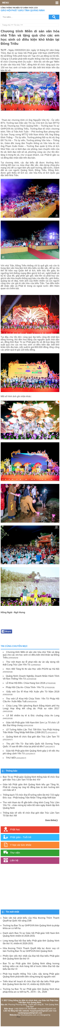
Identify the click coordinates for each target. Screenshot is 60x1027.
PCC (19, 1017)
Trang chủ (6, 25)
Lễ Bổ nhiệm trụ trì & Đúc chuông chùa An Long (32, 715)
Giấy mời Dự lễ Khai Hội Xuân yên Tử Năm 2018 (32, 691)
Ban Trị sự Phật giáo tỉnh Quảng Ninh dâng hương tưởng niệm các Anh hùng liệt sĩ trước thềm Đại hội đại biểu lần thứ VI (31, 966)
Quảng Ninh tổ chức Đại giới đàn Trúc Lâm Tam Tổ (32, 736)
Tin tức (17, 25)
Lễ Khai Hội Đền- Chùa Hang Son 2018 (25, 683)
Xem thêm (50, 820)
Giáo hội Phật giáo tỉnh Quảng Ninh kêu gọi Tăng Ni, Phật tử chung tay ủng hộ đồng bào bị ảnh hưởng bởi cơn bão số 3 (31, 787)
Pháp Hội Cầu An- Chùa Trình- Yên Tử (25, 687)
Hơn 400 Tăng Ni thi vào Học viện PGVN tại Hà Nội (32, 669)
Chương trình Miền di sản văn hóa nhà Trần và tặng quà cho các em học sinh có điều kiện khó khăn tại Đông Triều (31, 655)
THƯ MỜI (11, 758)
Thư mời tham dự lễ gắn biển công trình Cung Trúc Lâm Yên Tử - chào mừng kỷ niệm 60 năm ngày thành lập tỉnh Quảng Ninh (31, 805)
